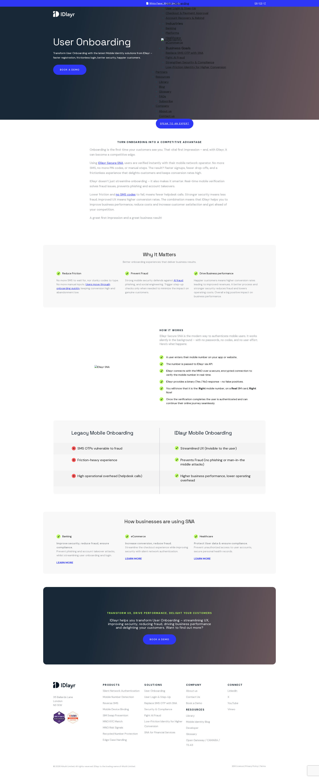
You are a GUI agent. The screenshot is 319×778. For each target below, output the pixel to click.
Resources (163, 77)
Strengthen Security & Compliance (190, 62)
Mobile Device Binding (116, 709)
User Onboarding (177, 3)
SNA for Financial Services (159, 732)
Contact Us (193, 697)
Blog (162, 87)
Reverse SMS (110, 703)
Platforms (172, 33)
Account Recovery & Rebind (185, 18)
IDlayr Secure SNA (110, 163)
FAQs (162, 96)
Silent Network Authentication (121, 691)
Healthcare (173, 38)
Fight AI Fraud (175, 58)
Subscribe (166, 101)
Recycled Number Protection (120, 733)
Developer (192, 728)
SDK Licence (238, 766)
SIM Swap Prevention (115, 715)
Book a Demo (159, 639)
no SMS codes (126, 194)
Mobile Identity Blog (198, 721)
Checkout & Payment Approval (187, 13)
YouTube (233, 703)
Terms (263, 766)
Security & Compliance (158, 709)
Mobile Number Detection (118, 697)
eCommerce (174, 43)
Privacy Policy (251, 766)
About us (165, 111)
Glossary (165, 92)
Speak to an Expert (174, 123)
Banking (171, 28)
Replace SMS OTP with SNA (184, 53)
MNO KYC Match (113, 721)
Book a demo (70, 69)
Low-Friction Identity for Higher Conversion (196, 67)
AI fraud (178, 280)
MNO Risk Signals (113, 727)
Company (162, 106)
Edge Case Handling (115, 740)
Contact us (167, 116)
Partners (161, 72)
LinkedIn (232, 691)
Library (164, 82)
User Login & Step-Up (181, 8)
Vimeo (231, 709)
